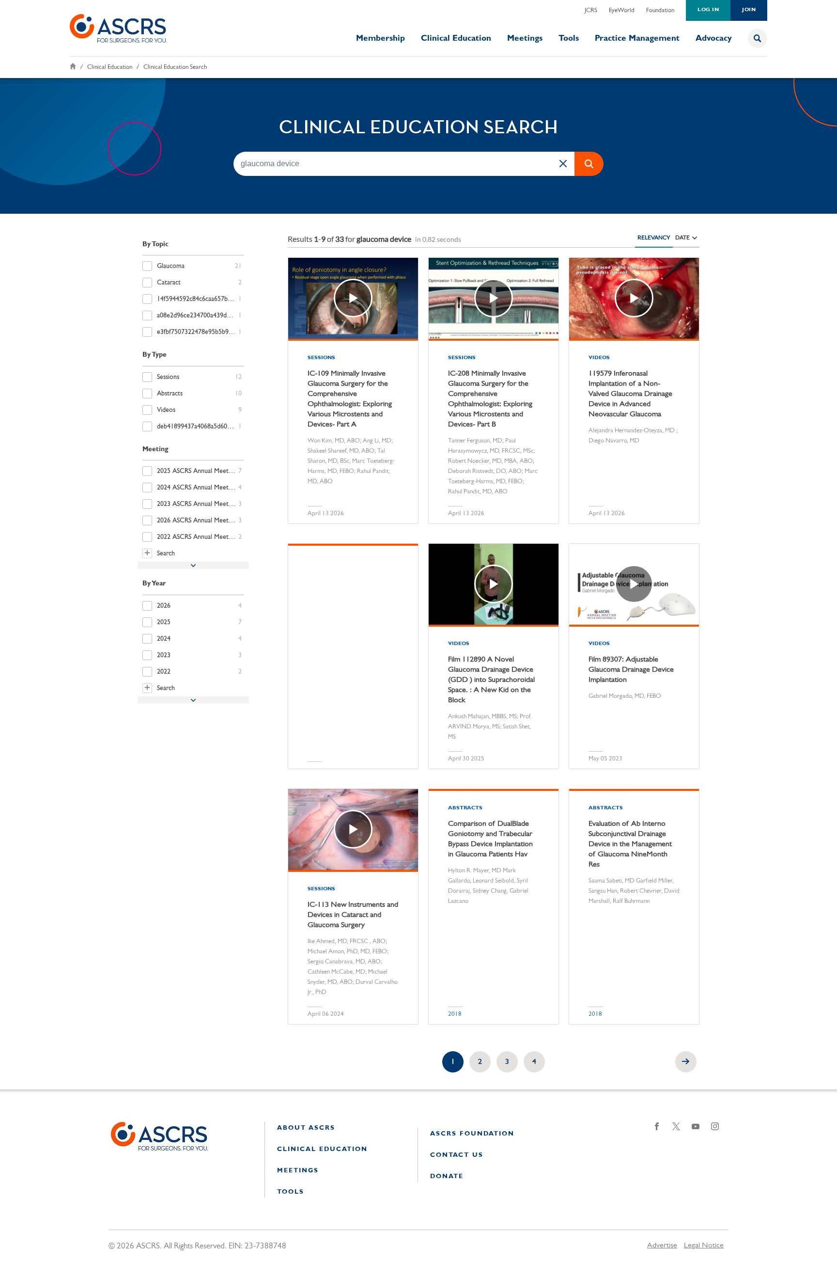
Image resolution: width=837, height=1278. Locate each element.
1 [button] (453, 1062)
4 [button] (534, 1062)
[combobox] (403, 163)
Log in (708, 10)
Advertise (662, 1245)
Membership (380, 38)
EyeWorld (622, 10)
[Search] (757, 38)
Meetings (524, 38)
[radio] (694, 237)
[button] (562, 163)
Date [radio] (682, 237)
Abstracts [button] (465, 808)
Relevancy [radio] (653, 237)
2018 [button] (455, 1014)
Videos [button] (599, 358)
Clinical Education (456, 38)
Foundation (660, 10)
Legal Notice (704, 1245)
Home (73, 66)
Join (749, 10)
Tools (568, 38)
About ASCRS (306, 1128)
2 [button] (480, 1062)
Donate (447, 1176)
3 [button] (507, 1062)
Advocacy (714, 38)
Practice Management (637, 38)
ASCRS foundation (472, 1134)
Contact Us (456, 1155)
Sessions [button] (321, 358)
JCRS (591, 10)
